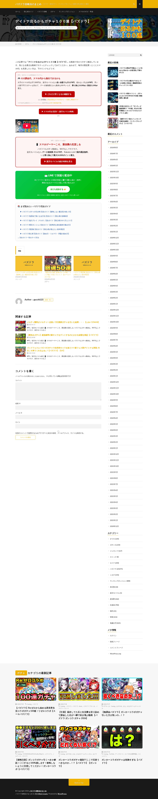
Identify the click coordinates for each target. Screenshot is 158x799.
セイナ (112, 563)
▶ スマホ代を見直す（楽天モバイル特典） (58, 111)
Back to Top (79, 783)
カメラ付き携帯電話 (131, 754)
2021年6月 (114, 490)
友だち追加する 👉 (58, 189)
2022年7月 (114, 412)
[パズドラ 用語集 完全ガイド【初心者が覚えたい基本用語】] (87, 263)
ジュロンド (114, 551)
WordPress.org (115, 654)
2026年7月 (114, 153)
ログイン (113, 636)
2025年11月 (114, 171)
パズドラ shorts (77, 706)
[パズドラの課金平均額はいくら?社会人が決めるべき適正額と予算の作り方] (113, 72)
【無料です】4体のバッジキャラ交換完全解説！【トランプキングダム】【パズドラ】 (130, 121)
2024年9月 (114, 256)
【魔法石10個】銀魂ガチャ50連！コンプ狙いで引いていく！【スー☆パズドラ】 (58, 274)
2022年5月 (114, 424)
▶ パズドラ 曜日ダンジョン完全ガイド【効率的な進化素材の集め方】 (45, 225)
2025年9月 (114, 184)
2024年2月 (114, 298)
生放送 (112, 605)
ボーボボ (64, 27)
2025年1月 (114, 232)
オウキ (112, 539)
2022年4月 (114, 430)
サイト (17, 422)
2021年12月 (114, 454)
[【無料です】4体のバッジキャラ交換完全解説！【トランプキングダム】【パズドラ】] (113, 123)
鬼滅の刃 (113, 623)
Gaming (38, 27)
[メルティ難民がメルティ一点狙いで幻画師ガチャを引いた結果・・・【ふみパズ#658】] (20, 326)
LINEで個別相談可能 (55, 103)
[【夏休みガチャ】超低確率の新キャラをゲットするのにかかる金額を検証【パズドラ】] (20, 339)
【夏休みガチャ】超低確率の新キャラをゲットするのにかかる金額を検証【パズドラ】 (63, 335)
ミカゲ (112, 575)
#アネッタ (107, 706)
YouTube (111, 754)
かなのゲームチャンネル (84, 754)
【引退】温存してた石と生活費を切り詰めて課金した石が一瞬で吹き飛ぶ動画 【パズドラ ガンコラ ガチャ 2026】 (79, 715)
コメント (18, 380)
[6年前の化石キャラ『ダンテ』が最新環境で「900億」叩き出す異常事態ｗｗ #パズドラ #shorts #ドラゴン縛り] (113, 110)
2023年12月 (114, 310)
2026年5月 (114, 165)
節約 (111, 611)
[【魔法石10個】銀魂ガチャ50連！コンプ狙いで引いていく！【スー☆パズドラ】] (58, 263)
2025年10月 (114, 178)
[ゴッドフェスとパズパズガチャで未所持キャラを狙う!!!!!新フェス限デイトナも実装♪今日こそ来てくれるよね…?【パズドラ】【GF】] (20, 351)
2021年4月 (114, 502)
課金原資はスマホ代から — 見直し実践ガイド (62, 99)
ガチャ (52, 11)
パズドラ (57, 27)
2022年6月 (114, 418)
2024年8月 (114, 262)
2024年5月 (114, 280)
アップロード (119, 754)
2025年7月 (114, 196)
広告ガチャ (71, 27)
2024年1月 (114, 304)
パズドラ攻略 (42, 11)
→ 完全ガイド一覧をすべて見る (28, 237)
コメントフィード (116, 648)
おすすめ (119, 706)
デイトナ (51, 27)
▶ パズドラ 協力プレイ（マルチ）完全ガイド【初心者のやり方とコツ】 (46, 220)
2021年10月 (114, 466)
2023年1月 (114, 376)
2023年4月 (114, 358)
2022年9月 (114, 400)
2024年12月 (114, 238)
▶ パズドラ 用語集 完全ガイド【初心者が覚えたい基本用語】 (42, 229)
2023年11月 (114, 316)
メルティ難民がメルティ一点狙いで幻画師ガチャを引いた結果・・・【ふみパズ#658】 (63, 322)
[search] (141, 55)
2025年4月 (114, 214)
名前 (18, 403)
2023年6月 (114, 346)
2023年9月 (114, 328)
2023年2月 (114, 370)
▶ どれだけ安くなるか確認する (58, 94)
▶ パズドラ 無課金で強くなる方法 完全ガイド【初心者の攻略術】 (44, 216)
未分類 (112, 587)
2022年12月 (114, 382)
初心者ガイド (29, 11)
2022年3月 (114, 436)
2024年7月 (114, 268)
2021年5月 (114, 496)
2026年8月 (114, 147)
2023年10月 (114, 322)
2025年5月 (114, 208)
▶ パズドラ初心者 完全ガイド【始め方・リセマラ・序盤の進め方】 (45, 234)
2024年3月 (114, 292)
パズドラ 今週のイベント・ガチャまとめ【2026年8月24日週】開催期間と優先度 (130, 95)
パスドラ (25, 756)
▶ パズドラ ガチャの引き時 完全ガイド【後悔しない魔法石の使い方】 (46, 212)
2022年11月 (114, 388)
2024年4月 (114, 286)
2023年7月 (114, 340)
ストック (113, 557)
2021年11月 (114, 460)
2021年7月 (114, 484)
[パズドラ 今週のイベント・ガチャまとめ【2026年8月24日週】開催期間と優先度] (113, 97)
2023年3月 (114, 364)
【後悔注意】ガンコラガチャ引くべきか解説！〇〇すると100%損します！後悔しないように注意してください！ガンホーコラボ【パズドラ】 (35, 764)
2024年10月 (114, 250)
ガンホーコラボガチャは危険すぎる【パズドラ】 (122, 761)
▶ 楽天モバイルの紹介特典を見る (58, 161)
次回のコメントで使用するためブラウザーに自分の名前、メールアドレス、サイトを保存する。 (50, 433)
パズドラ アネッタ (89, 706)
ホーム (17, 11)
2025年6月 (114, 202)
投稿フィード (115, 642)
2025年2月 (114, 226)
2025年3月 (114, 220)
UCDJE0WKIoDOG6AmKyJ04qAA (33, 754)
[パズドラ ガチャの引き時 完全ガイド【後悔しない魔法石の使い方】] (28, 263)
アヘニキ (44, 27)
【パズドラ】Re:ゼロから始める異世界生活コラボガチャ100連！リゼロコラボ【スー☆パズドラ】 (35, 711)
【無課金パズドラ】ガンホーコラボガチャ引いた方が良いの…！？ (122, 713)
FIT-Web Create (41, 794)
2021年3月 (114, 508)
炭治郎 (112, 599)
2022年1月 (114, 448)
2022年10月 (114, 394)
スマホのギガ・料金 (86, 11)
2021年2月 (114, 514)
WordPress (62, 794)
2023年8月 (114, 334)
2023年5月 (114, 352)
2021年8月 (114, 478)
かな (124, 706)
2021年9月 (114, 472)
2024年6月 (114, 274)
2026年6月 (114, 159)
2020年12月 (114, 526)
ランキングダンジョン (67, 11)
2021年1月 (114, 520)
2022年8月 (114, 406)
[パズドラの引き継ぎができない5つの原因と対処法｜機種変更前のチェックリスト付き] (113, 85)
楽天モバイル (115, 593)
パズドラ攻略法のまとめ (38, 791)
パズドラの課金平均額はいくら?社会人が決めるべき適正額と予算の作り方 (131, 70)
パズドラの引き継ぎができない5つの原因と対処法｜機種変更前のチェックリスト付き (130, 83)
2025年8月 (114, 190)
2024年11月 (114, 244)
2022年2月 (114, 442)
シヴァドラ (48, 754)
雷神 (111, 617)
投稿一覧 (48, 300)
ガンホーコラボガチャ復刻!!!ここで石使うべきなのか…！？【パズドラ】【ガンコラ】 (79, 762)
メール (18, 413)
